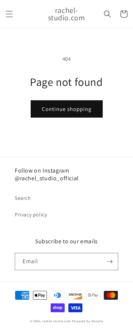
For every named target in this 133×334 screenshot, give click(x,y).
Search (23, 198)
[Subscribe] (110, 261)
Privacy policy (31, 214)
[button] (9, 14)
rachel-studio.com (56, 321)
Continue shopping (67, 108)
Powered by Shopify (87, 321)
